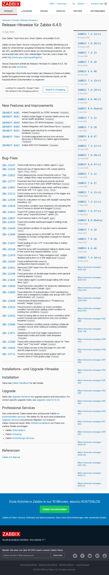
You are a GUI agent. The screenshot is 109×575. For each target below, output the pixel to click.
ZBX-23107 (8, 165)
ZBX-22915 (8, 222)
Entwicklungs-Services (23, 438)
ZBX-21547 (8, 243)
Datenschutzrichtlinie (48, 565)
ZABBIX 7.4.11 (87, 173)
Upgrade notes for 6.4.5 (48, 400)
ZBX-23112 (8, 193)
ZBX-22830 (8, 286)
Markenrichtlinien (66, 565)
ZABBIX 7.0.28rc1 (89, 155)
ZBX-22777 (8, 181)
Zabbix (11, 4)
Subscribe (57, 555)
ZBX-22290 (8, 273)
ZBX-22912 (8, 315)
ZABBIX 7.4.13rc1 (89, 80)
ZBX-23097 (8, 187)
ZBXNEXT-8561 (11, 116)
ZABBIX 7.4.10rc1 (89, 257)
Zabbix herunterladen (55, 509)
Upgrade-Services (11, 420)
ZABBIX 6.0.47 (87, 136)
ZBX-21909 (8, 234)
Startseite (6, 20)
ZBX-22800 (8, 292)
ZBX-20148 (8, 249)
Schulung (16, 434)
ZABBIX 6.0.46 (87, 248)
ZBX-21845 (8, 280)
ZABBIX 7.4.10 (87, 229)
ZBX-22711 (8, 354)
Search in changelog (55, 89)
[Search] (74, 4)
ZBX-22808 (8, 300)
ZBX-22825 (8, 347)
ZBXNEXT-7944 (11, 136)
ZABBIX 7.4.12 (87, 117)
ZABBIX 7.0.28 (87, 127)
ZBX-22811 (8, 267)
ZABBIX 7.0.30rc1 (89, 43)
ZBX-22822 (8, 175)
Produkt (15, 20)
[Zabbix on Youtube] (105, 556)
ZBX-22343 (8, 169)
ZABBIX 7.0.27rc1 (89, 211)
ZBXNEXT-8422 (11, 145)
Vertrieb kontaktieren (40, 423)
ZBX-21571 (8, 333)
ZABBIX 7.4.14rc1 (89, 34)
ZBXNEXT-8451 (11, 130)
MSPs (52, 4)
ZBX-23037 (8, 218)
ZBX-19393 (8, 261)
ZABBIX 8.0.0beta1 (90, 220)
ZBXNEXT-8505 (11, 122)
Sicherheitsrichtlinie (28, 565)
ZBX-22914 (8, 307)
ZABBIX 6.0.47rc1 (89, 164)
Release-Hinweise (29, 20)
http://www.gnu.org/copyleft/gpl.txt (25, 57)
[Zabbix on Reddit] (90, 556)
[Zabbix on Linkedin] (97, 556)
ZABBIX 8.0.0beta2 (90, 108)
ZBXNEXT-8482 (11, 126)
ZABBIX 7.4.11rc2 (89, 192)
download (21, 67)
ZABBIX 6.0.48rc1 (89, 99)
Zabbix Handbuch (20, 383)
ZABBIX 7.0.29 (87, 62)
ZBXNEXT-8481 (11, 112)
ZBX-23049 (8, 228)
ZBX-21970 (8, 255)
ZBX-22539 (8, 199)
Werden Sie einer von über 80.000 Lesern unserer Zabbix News (32, 550)
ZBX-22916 (8, 206)
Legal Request (82, 565)
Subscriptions (18, 430)
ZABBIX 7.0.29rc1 (89, 89)
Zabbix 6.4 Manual (11, 457)
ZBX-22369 (8, 341)
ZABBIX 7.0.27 (87, 183)
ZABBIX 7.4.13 (87, 52)
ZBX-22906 (8, 324)
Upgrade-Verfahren (21, 396)
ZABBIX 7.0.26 (87, 239)
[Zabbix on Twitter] (75, 556)
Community (61, 4)
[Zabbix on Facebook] (82, 556)
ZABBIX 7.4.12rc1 (89, 145)
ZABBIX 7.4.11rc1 (89, 201)
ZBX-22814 (8, 212)
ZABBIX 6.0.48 (87, 71)
